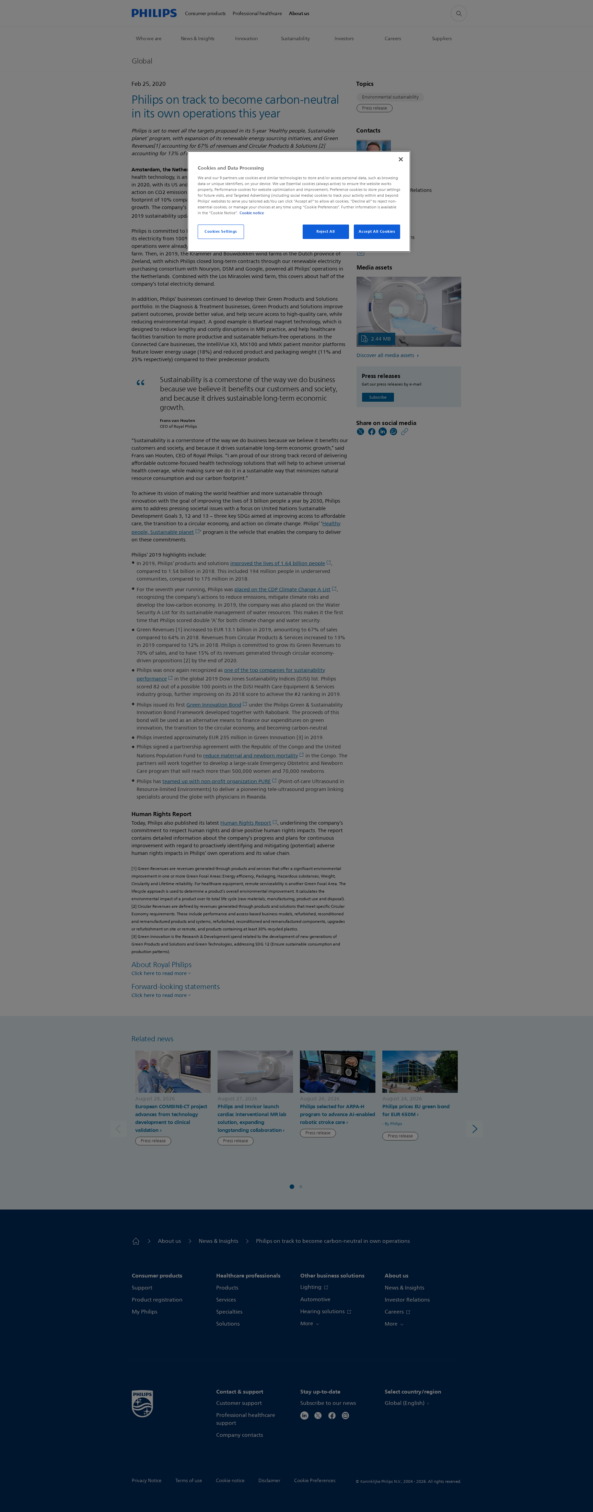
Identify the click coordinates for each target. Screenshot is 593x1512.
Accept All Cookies (377, 231)
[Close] (400, 159)
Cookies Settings (221, 231)
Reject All (325, 231)
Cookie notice (252, 212)
